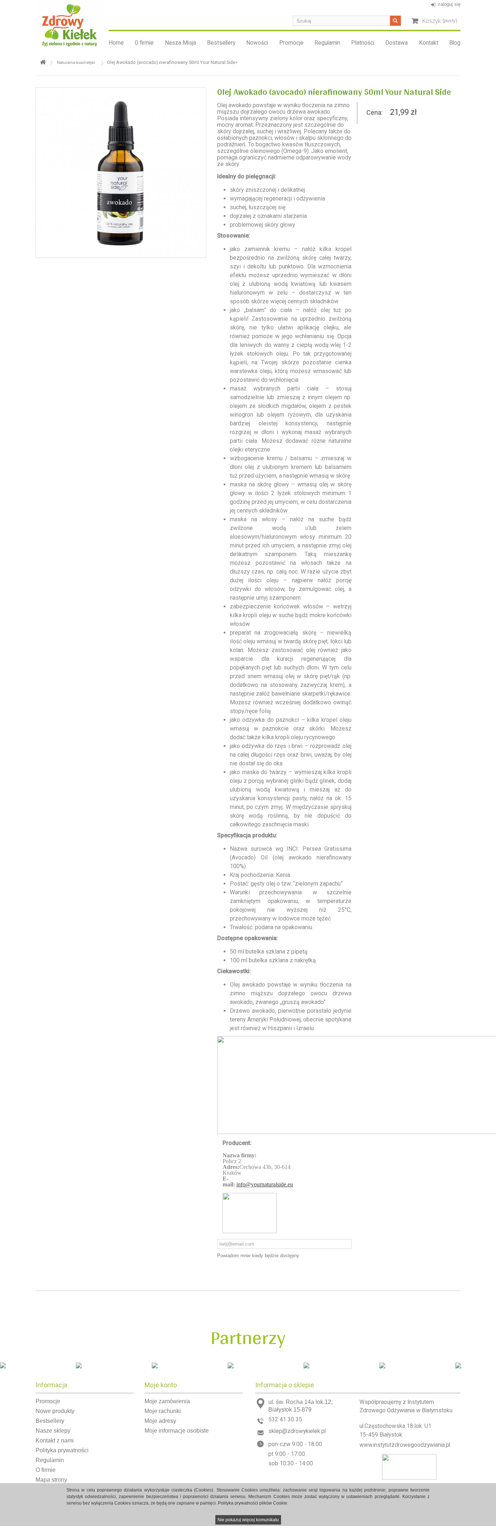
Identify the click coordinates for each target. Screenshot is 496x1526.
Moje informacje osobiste (177, 1431)
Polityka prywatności (62, 1450)
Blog (454, 43)
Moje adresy (160, 1421)
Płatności (362, 43)
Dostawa (396, 43)
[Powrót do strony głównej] (43, 62)
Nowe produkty (55, 1411)
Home (116, 43)
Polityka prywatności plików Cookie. (253, 1503)
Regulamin (327, 43)
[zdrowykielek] (69, 23)
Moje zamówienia (167, 1401)
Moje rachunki (163, 1411)
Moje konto (161, 1385)
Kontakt (428, 43)
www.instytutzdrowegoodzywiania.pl (404, 1445)
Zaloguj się (449, 4)
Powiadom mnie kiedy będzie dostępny (258, 1255)
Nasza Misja (180, 43)
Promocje (291, 43)
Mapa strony (51, 1480)
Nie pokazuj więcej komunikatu (248, 1519)
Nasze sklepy (53, 1431)
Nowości (257, 43)
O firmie (144, 43)
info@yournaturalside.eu (264, 1184)
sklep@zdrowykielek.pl (297, 1431)
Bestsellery (221, 43)
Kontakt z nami (55, 1440)
